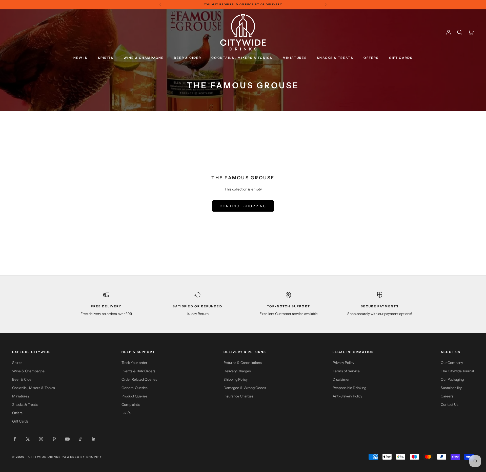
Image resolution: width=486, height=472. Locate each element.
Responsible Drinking (349, 388)
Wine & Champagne (28, 371)
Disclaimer (341, 379)
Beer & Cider (22, 379)
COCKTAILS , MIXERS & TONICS (241, 58)
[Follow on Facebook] (14, 439)
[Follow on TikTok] (80, 439)
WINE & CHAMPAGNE (144, 58)
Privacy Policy (343, 362)
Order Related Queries (139, 379)
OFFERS (371, 58)
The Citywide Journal (457, 371)
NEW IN (80, 58)
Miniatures (20, 396)
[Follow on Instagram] (41, 439)
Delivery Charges (237, 371)
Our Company (452, 362)
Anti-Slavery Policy (347, 396)
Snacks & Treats (25, 404)
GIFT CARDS (401, 58)
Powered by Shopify (82, 457)
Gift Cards (20, 421)
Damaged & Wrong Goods (245, 388)
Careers (447, 396)
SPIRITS (105, 58)
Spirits (17, 362)
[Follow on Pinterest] (54, 439)
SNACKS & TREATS (335, 58)
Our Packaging (452, 379)
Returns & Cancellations (243, 362)
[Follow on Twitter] (27, 439)
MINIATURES (295, 58)
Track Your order (134, 362)
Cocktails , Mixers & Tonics (33, 388)
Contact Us (449, 404)
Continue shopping (243, 206)
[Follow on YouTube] (67, 439)
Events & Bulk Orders (138, 371)
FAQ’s (126, 413)
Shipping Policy (236, 379)
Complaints (131, 404)
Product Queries (135, 396)
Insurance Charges (238, 396)
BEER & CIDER (187, 58)
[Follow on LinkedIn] (93, 439)
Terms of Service (346, 371)
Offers (17, 413)
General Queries (135, 388)
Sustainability (451, 388)
